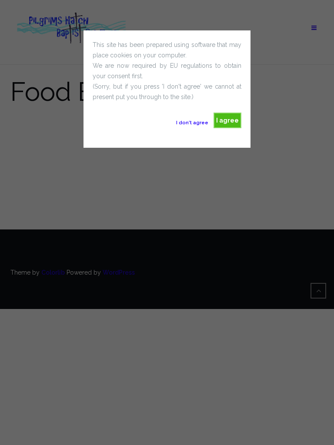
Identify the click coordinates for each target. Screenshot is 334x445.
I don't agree (192, 123)
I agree (227, 120)
